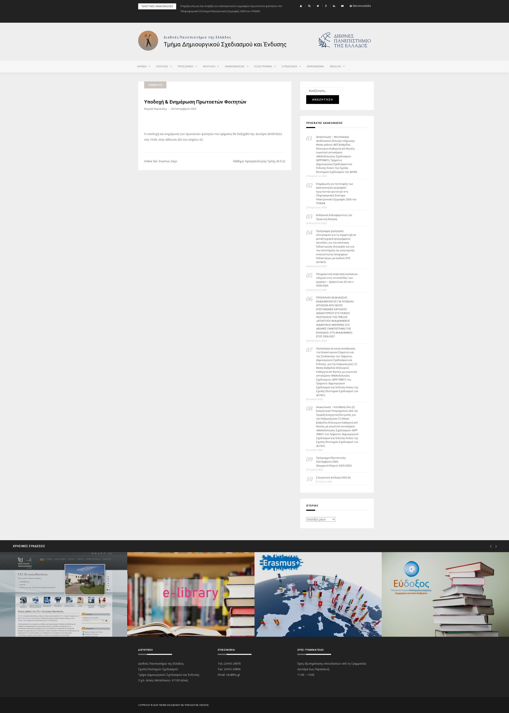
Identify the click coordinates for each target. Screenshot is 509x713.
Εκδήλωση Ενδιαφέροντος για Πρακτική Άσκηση (334, 217)
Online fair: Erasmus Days (160, 161)
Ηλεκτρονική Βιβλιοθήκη (160, 622)
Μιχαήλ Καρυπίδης (155, 108)
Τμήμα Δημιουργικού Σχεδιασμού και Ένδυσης (225, 44)
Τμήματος (155, 85)
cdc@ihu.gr (233, 675)
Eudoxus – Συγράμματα (413, 622)
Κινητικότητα (279, 622)
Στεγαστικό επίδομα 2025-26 (333, 477)
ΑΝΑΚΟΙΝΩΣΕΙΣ (235, 66)
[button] (301, 6)
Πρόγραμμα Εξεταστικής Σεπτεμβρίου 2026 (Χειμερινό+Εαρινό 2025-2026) (334, 461)
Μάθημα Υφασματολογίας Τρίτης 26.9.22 (259, 161)
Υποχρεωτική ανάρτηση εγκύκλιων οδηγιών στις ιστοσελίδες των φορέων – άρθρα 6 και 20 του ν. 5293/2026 (337, 280)
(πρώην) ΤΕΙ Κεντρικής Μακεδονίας (39, 622)
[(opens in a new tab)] (63, 594)
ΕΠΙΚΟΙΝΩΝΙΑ (315, 66)
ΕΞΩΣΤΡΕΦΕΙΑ (263, 66)
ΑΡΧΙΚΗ (142, 66)
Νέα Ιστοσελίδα (362, 6)
